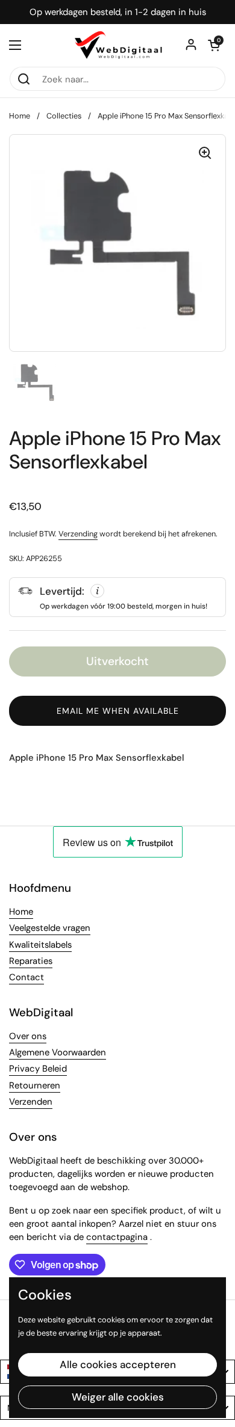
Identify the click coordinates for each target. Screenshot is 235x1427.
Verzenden (30, 1102)
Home (19, 116)
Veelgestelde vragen (49, 928)
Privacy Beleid (38, 1069)
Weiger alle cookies (118, 1397)
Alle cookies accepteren (118, 1364)
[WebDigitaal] (117, 45)
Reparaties (30, 961)
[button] (214, 45)
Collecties (63, 116)
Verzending (78, 534)
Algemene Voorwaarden (57, 1052)
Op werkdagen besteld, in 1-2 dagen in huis (118, 12)
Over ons (27, 1036)
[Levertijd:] (117, 597)
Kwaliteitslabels (40, 945)
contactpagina (117, 1237)
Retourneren (34, 1085)
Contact (26, 977)
